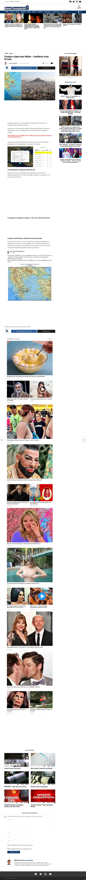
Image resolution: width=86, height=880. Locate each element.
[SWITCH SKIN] (78, 12)
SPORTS (34, 12)
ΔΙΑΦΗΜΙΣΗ (11, 1)
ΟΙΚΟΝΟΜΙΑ (23, 12)
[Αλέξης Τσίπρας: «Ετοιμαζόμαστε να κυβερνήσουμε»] (70, 90)
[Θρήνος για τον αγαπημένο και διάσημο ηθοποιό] (72, 18)
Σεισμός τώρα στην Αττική (12, 768)
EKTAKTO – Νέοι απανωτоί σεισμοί (15, 786)
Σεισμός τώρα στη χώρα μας (39, 786)
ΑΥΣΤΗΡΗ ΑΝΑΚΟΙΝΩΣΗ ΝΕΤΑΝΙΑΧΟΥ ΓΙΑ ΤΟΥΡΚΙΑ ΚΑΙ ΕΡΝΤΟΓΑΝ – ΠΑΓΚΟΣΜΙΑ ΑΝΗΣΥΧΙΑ (70, 112)
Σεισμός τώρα (27, 326)
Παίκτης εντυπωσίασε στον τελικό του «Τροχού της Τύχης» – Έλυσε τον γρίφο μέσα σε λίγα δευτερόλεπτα (70, 161)
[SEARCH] (81, 12)
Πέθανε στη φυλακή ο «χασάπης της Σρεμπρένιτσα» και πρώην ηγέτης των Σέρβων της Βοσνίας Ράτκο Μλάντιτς (14, 25)
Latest (79, 8)
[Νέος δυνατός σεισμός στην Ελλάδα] (43, 760)
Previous (5, 21)
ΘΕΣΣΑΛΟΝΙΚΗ (47, 12)
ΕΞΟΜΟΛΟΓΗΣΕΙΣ (55, 12)
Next (81, 21)
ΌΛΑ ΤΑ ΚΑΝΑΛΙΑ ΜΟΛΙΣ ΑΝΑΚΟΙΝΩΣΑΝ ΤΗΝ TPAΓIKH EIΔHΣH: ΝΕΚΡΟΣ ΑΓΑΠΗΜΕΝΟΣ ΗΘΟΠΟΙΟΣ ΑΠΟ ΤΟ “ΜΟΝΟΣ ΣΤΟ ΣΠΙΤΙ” (32, 27)
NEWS (11, 766)
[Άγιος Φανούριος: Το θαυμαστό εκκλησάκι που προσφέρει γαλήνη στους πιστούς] (70, 138)
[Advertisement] (43, 40)
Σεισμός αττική (18, 326)
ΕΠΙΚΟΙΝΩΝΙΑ (17, 1)
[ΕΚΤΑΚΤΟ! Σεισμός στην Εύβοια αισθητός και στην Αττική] (16, 796)
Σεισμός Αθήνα (9, 326)
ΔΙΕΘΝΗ (29, 12)
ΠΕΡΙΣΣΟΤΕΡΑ (64, 12)
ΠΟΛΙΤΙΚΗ (12, 12)
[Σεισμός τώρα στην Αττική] (16, 760)
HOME (6, 12)
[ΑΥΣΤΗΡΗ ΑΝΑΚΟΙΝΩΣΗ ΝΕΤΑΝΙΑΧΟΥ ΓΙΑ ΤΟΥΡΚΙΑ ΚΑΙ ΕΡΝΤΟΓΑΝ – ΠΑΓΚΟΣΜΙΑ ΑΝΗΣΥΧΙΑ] (70, 104)
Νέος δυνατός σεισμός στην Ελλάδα (41, 768)
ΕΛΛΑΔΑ (17, 12)
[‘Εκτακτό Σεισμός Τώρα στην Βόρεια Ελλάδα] (43, 796)
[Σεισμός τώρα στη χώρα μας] (43, 778)
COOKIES (6, 1)
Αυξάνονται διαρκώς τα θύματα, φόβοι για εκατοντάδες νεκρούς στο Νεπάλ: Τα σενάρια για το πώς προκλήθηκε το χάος (53, 26)
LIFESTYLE (40, 12)
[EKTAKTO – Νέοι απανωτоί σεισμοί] (16, 778)
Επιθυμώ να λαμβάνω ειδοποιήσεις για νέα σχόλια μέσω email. (20, 845)
